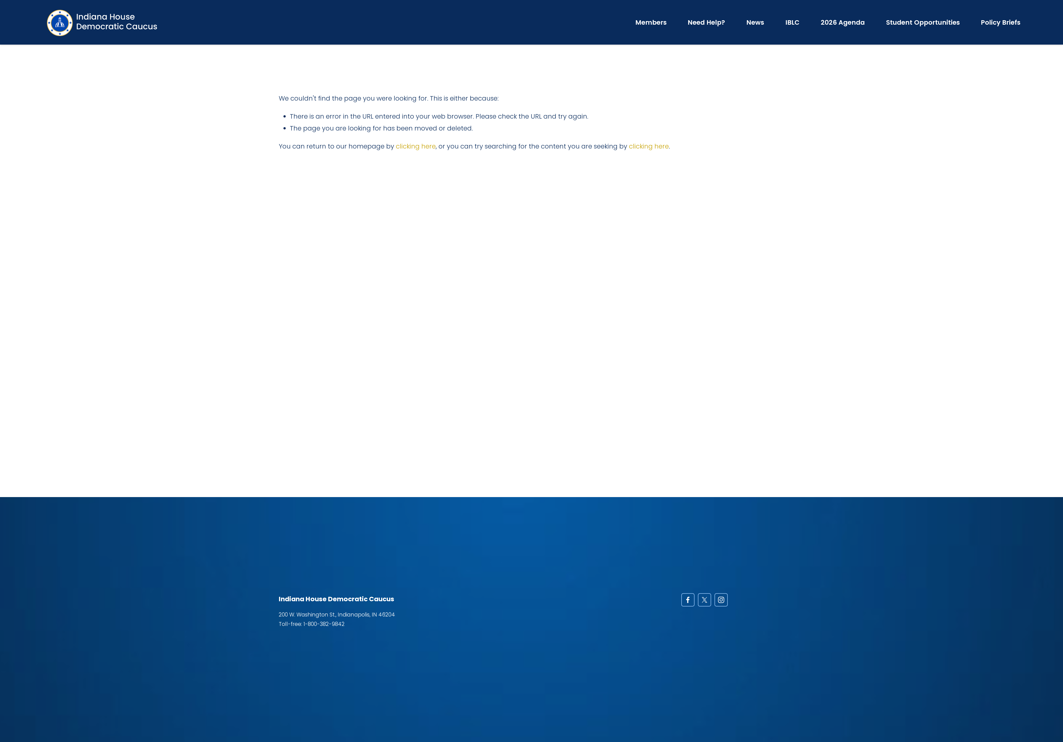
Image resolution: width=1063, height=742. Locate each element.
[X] (704, 600)
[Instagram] (721, 600)
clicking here (416, 146)
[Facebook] (688, 600)
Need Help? (706, 22)
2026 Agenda (843, 22)
